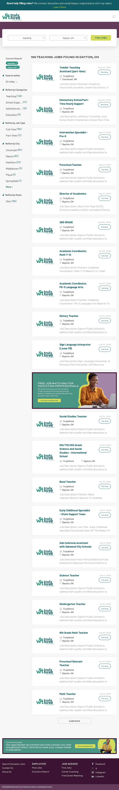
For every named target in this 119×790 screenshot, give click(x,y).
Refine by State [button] (13, 194)
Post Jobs (37, 767)
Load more (74, 720)
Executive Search (40, 771)
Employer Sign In (30, 786)
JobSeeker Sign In (45, 786)
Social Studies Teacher (73, 416)
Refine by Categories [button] (16, 89)
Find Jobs (101, 37)
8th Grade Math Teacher (73, 632)
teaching (11, 63)
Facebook (100, 764)
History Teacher (68, 315)
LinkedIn (99, 776)
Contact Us (7, 767)
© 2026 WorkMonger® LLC (12, 786)
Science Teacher (69, 575)
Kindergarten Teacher (72, 604)
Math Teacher (67, 693)
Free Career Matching (72, 775)
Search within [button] (12, 75)
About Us (6, 771)
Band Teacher (67, 481)
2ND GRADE (66, 222)
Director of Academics (72, 193)
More (8, 186)
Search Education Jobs (13, 764)
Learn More (59, 7)
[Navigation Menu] (113, 16)
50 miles (10, 81)
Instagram (100, 772)
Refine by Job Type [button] (15, 122)
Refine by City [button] (12, 143)
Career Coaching (70, 771)
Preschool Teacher (70, 164)
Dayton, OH (12, 67)
